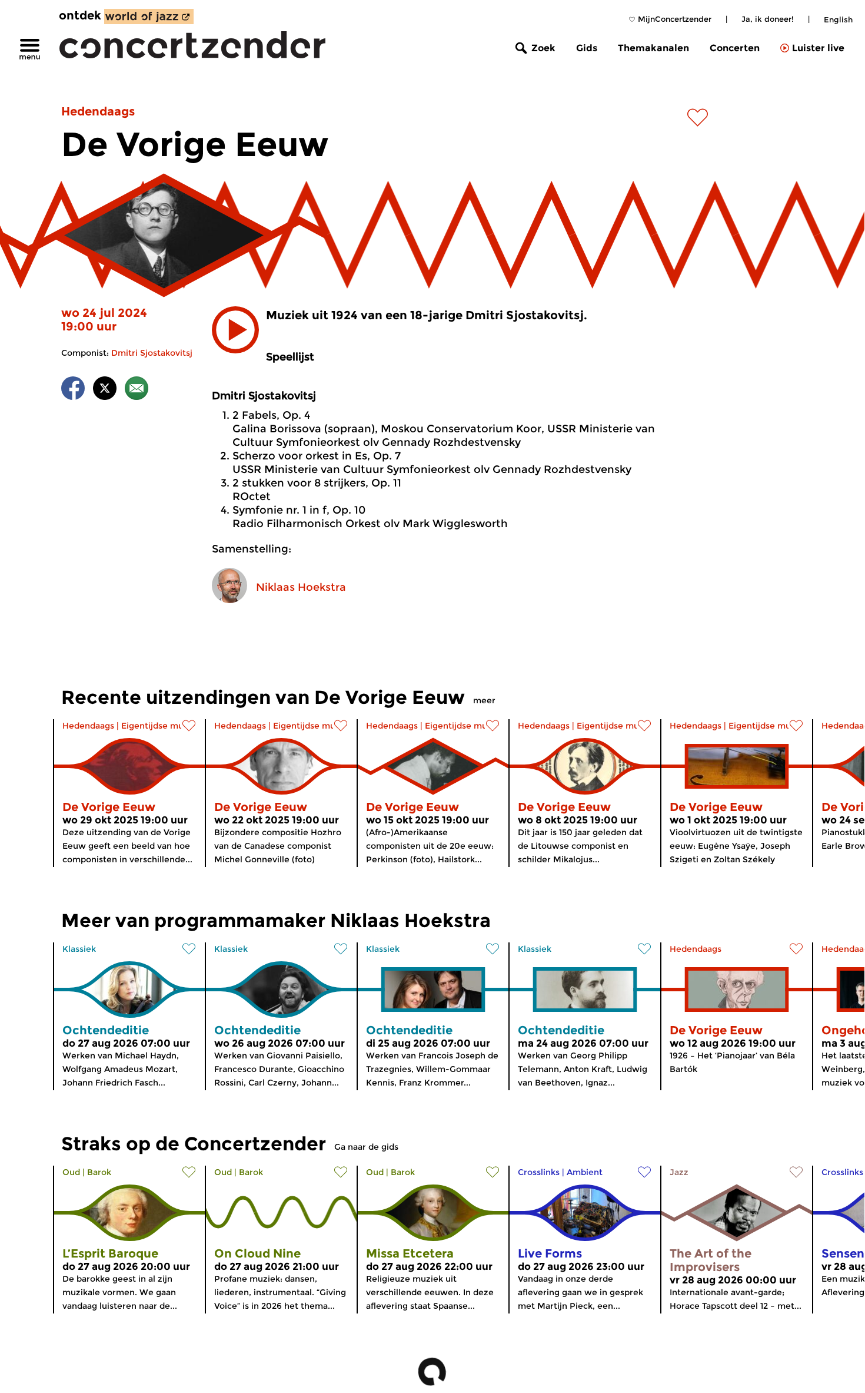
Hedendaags (98, 111)
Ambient (585, 1172)
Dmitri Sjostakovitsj (151, 353)
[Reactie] (136, 390)
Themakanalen (653, 48)
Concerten (735, 48)
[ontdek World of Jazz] (149, 16)
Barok (99, 1172)
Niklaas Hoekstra (301, 587)
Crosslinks (539, 1172)
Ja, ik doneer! (767, 19)
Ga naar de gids (366, 1146)
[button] (235, 329)
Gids (586, 48)
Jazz (679, 1172)
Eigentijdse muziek (161, 725)
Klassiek (79, 949)
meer (484, 700)
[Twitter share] (105, 390)
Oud (71, 1172)
